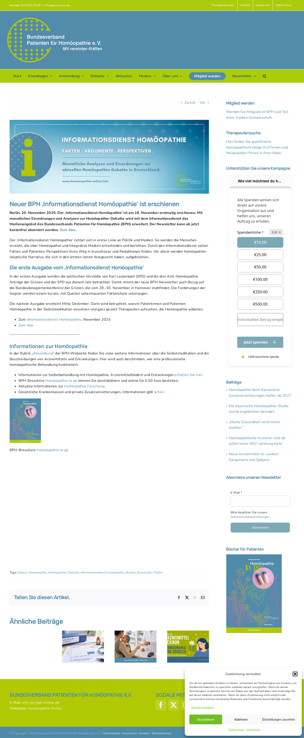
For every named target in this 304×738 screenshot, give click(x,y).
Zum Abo (67, 229)
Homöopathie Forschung (84, 386)
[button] (295, 674)
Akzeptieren (205, 719)
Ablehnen (241, 719)
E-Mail (236, 493)
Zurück (189, 102)
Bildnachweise (162, 733)
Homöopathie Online (45, 708)
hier (161, 392)
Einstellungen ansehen (278, 719)
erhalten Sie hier (188, 374)
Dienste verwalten (202, 707)
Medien (131, 573)
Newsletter (144, 573)
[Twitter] (173, 705)
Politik (158, 573)
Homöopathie (38, 573)
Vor (202, 102)
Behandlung (43, 353)
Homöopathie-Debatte (63, 573)
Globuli (22, 573)
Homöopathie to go (61, 380)
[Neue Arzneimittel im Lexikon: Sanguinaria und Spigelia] (188, 633)
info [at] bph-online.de (40, 702)
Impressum (253, 729)
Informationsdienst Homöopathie (54, 319)
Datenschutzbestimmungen (250, 517)
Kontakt (144, 733)
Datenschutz (236, 729)
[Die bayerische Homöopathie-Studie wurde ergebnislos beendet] (83, 633)
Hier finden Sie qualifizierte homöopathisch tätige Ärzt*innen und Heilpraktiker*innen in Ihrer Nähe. (257, 147)
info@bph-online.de (57, 5)
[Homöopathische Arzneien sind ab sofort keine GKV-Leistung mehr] (135, 633)
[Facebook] (161, 705)
